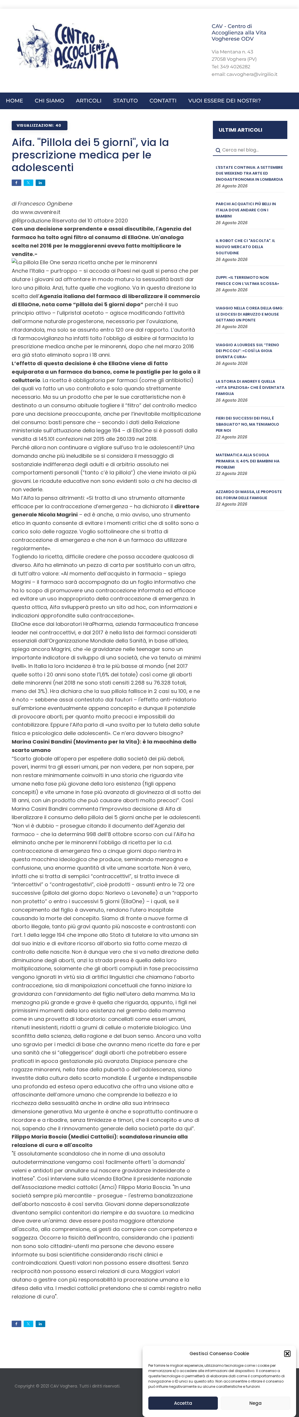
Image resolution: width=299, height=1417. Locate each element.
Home (14, 101)
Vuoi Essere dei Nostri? (224, 101)
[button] (287, 1354)
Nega (255, 1403)
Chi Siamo (49, 101)
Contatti (163, 101)
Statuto (125, 101)
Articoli (89, 101)
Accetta (183, 1403)
